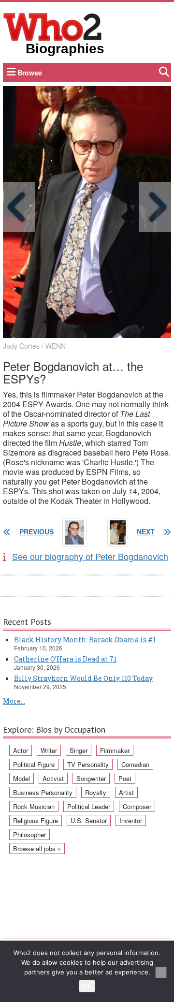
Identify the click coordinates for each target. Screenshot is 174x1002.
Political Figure (34, 764)
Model (21, 778)
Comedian (135, 764)
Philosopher (29, 834)
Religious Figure (35, 820)
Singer (78, 750)
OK (87, 986)
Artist (126, 792)
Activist (53, 778)
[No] (161, 972)
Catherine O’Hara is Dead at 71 (65, 658)
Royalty (95, 792)
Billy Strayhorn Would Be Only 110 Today (83, 678)
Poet (124, 778)
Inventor (130, 820)
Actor (20, 750)
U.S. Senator (89, 820)
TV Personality (88, 764)
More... (14, 701)
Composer (137, 806)
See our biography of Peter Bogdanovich (90, 556)
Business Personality (42, 792)
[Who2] (52, 26)
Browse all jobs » (37, 848)
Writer (49, 750)
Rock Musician (34, 806)
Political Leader (88, 806)
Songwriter (91, 778)
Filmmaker (115, 750)
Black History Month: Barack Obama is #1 (85, 639)
